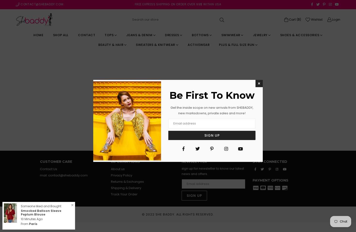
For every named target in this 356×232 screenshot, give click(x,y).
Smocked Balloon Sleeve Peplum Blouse (41, 212)
